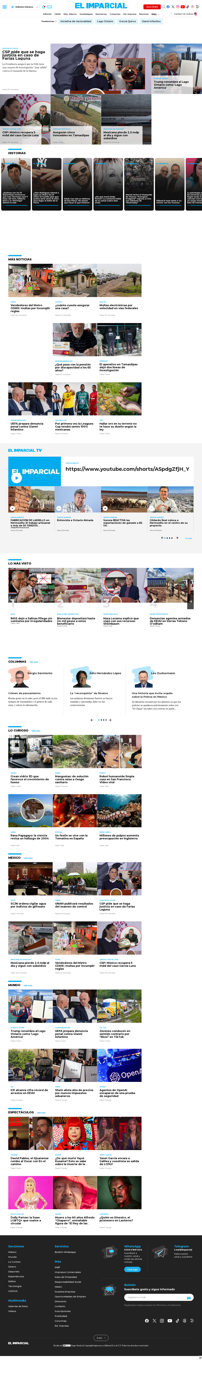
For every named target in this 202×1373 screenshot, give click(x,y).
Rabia (57, 773)
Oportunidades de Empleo (70, 1296)
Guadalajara (86, 14)
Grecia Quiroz (127, 21)
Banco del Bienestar (68, 614)
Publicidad (61, 1316)
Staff (57, 1267)
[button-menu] (4, 6)
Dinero (12, 1266)
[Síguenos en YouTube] (182, 6)
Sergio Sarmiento (40, 673)
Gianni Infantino (151, 21)
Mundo (12, 1257)
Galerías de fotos (18, 1306)
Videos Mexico (72, 463)
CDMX (57, 14)
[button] (190, 601)
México (12, 1252)
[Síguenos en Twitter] (173, 6)
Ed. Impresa (129, 14)
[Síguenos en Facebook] (168, 6)
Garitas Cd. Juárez (183, 14)
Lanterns (104, 1214)
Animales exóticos (61, 129)
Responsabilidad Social (68, 1281)
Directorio (60, 1301)
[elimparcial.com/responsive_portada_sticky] (200, 1358)
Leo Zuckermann (163, 673)
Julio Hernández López (105, 673)
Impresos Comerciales (68, 1272)
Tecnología (14, 1286)
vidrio (13, 773)
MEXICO (14, 857)
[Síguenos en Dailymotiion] (192, 1320)
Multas (103, 302)
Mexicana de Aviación (113, 129)
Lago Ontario (105, 21)
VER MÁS (33, 662)
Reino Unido (105, 832)
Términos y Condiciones (168, 1305)
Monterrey (101, 14)
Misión (58, 1286)
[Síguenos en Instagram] (177, 6)
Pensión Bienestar (63, 361)
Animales (104, 361)
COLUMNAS (17, 661)
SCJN (13, 900)
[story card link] (101, 69)
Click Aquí (132, 1269)
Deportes (13, 1271)
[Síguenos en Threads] (192, 6)
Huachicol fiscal (10, 49)
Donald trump (161, 79)
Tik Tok (103, 1028)
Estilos (12, 1281)
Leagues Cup (61, 420)
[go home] (18, 1343)
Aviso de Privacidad (66, 1277)
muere (58, 1155)
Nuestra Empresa (65, 1291)
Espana (58, 832)
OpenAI (103, 1087)
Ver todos (188, 538)
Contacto (60, 1306)
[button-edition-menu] (171, 13)
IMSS (13, 614)
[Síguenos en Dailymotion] (197, 6)
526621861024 (133, 1250)
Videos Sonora (64, 517)
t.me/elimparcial (183, 1250)
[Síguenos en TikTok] (187, 6)
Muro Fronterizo (159, 614)
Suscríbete (152, 6)
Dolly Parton (17, 1214)
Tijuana (14, 1155)
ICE (12, 1087)
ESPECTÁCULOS (21, 1112)
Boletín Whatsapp (65, 1252)
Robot (103, 773)
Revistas (144, 14)
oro (101, 420)
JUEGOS (47, 14)
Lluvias (58, 302)
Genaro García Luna (11, 129)
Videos (12, 1311)
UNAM (13, 832)
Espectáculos (16, 1276)
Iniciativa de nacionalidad (75, 21)
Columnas (115, 14)
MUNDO (14, 985)
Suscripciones (63, 1311)
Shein (57, 1087)
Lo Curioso (14, 1261)
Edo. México (70, 14)
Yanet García (106, 1155)
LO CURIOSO (18, 730)
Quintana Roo (110, 614)
